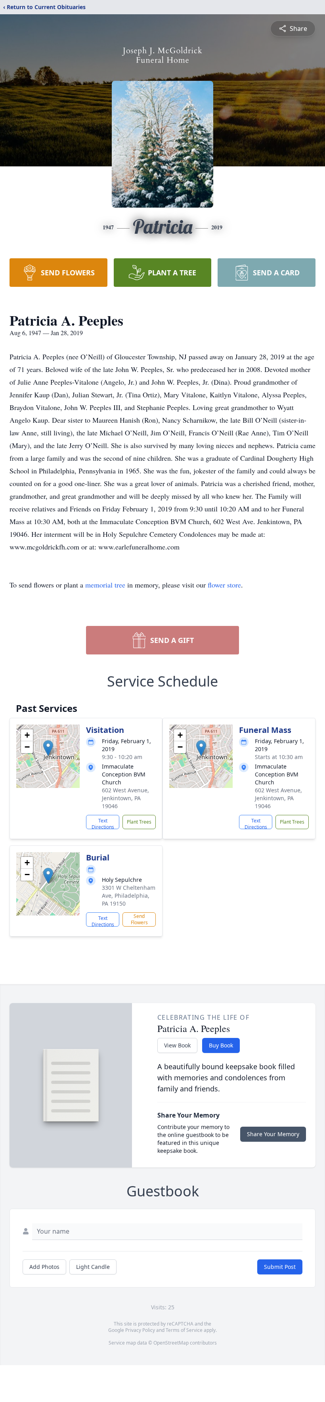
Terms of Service (184, 1330)
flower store (224, 584)
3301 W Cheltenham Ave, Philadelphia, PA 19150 (128, 895)
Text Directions (103, 823)
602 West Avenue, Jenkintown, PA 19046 (125, 798)
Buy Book (221, 1045)
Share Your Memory (273, 1134)
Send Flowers (139, 919)
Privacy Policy (140, 1330)
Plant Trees (139, 821)
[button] (48, 748)
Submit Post (280, 1266)
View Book (177, 1045)
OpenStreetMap (171, 1342)
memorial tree (105, 584)
